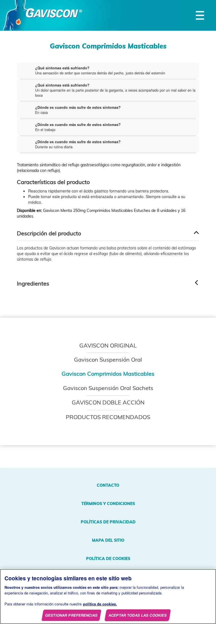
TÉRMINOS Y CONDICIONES (108, 503)
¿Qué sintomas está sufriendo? (62, 67)
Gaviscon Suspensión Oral (108, 359)
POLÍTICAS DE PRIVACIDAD (108, 522)
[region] (108, 596)
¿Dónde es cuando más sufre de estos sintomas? (78, 107)
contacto (108, 485)
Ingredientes (33, 283)
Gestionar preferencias (71, 615)
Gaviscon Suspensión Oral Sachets (108, 387)
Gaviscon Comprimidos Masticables (108, 373)
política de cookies (108, 558)
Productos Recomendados (108, 417)
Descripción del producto (49, 233)
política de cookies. (100, 604)
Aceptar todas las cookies (138, 615)
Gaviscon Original (108, 345)
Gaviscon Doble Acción (108, 402)
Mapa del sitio (108, 540)
